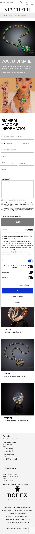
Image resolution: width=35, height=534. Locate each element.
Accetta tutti (17, 291)
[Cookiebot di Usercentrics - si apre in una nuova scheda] (25, 230)
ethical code (28, 510)
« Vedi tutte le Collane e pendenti (15, 15)
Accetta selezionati (17, 296)
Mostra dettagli (25, 285)
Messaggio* (6, 179)
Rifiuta (17, 302)
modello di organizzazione (17, 513)
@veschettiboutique (23, 507)
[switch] (30, 266)
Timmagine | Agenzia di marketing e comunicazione (17, 528)
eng (4, 2)
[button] (9, 500)
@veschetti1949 (10, 507)
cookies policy (18, 510)
